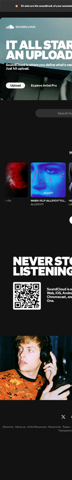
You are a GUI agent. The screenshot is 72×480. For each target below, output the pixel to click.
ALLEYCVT (34, 204)
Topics (66, 427)
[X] (63, 417)
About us (20, 427)
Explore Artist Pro (44, 85)
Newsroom (54, 427)
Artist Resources (37, 427)
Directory (8, 427)
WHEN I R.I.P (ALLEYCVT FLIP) (45, 200)
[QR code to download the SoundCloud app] (27, 296)
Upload (15, 85)
